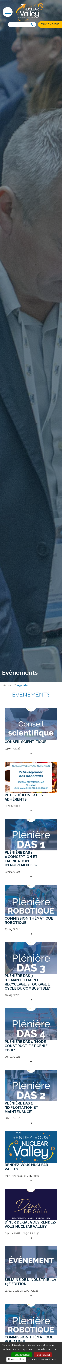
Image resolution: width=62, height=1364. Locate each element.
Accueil (7, 685)
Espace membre (50, 24)
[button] (8, 12)
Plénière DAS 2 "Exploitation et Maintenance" (21, 1107)
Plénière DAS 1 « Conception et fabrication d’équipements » (21, 858)
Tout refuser (42, 1354)
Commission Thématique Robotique (29, 920)
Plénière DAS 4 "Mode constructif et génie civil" (26, 1046)
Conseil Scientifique (25, 742)
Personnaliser (16, 1359)
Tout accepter (21, 1354)
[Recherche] (33, 25)
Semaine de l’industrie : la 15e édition (30, 1282)
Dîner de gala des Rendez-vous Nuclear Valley (30, 1224)
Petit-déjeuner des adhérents (24, 797)
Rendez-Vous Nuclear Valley (26, 1167)
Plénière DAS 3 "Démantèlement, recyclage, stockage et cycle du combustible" (28, 982)
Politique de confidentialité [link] (42, 1359)
